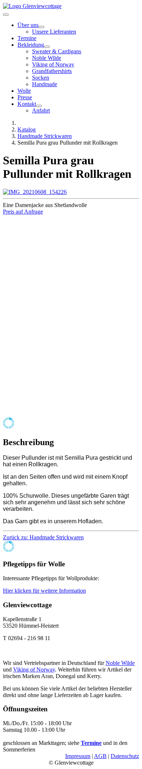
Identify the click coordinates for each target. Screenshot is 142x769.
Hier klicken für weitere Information (44, 591)
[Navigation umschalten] (6, 15)
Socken (40, 77)
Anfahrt (41, 110)
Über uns (28, 25)
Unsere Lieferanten (54, 31)
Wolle (24, 91)
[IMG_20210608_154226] (35, 192)
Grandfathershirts (52, 71)
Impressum (77, 756)
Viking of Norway (53, 64)
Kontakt (26, 104)
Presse (24, 97)
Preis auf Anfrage (23, 211)
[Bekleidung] (47, 47)
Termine (26, 38)
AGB (100, 756)
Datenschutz (125, 756)
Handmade (44, 84)
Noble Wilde (46, 58)
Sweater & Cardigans (56, 51)
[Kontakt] (39, 106)
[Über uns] (41, 27)
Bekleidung (30, 45)
